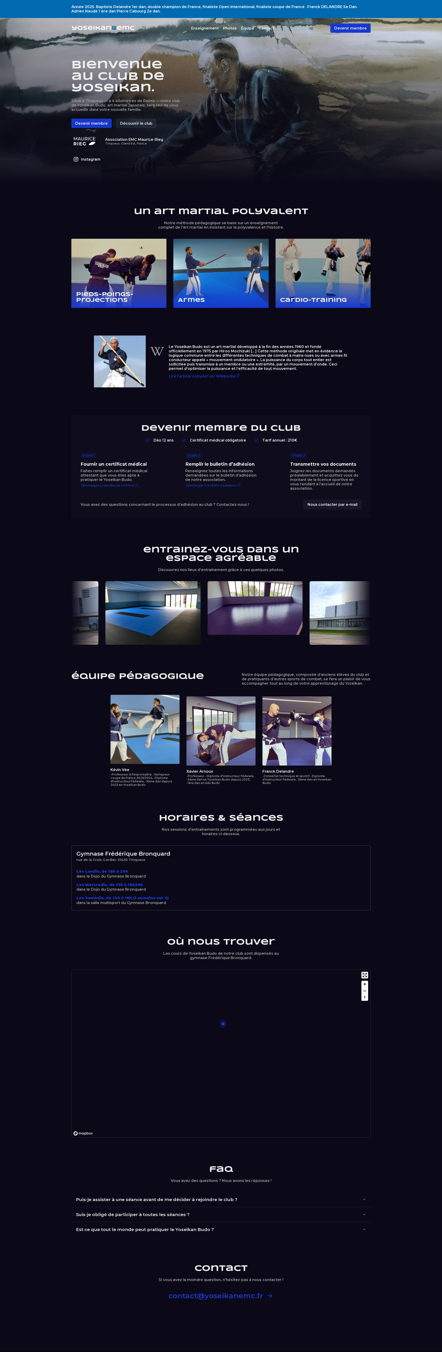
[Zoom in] (364, 984)
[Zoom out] (364, 990)
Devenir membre (350, 28)
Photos (230, 28)
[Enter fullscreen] (364, 975)
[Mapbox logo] (83, 1133)
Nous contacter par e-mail (333, 504)
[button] (223, 1023)
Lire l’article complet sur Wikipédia (202, 376)
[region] (221, 1053)
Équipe (247, 28)
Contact (266, 28)
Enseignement (205, 28)
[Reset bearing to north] (364, 997)
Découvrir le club (136, 123)
